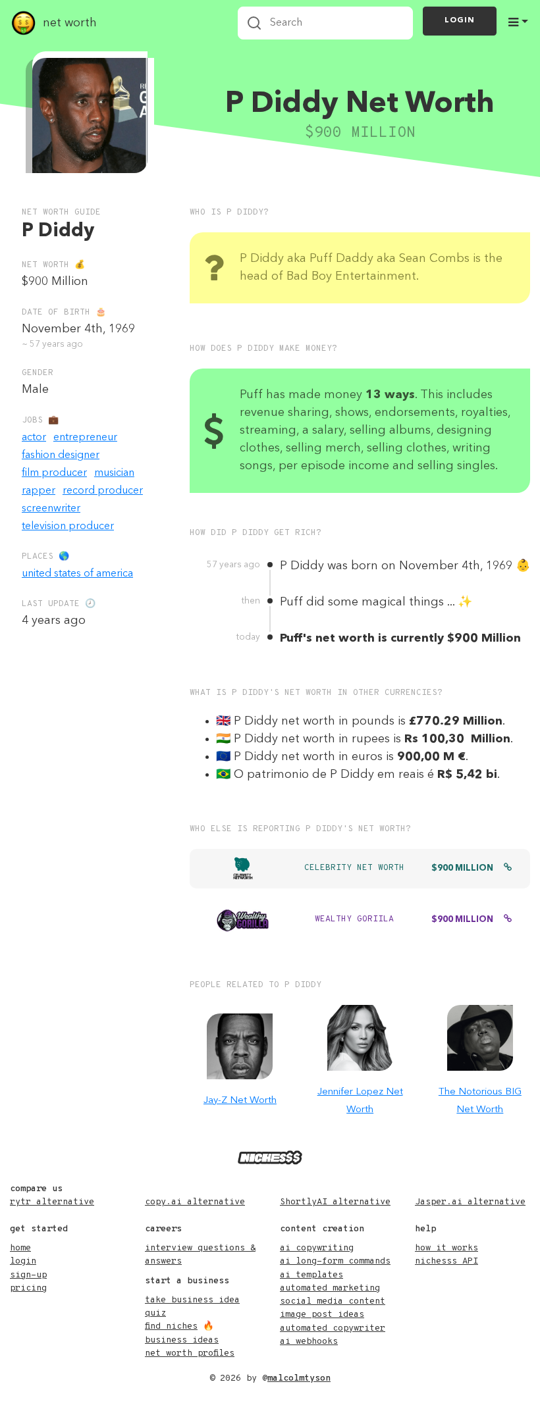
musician (114, 473)
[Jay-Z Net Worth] (240, 1046)
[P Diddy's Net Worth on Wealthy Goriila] (508, 920)
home (20, 1248)
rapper (38, 491)
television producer (68, 526)
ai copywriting (317, 1248)
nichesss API (446, 1261)
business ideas (182, 1340)
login (23, 1261)
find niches (171, 1326)
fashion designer (60, 455)
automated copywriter (332, 1328)
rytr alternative (52, 1202)
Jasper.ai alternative (470, 1202)
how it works (446, 1248)
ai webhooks (309, 1341)
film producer (54, 473)
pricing (28, 1288)
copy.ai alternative (195, 1202)
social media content (332, 1301)
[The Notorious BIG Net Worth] (480, 1038)
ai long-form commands (335, 1261)
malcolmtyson (299, 1378)
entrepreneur (85, 437)
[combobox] (325, 23)
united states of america (77, 574)
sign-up (28, 1275)
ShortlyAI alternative (335, 1202)
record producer (103, 491)
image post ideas (322, 1314)
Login (460, 20)
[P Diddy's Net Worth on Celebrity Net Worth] (508, 868)
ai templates (311, 1275)
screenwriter (51, 508)
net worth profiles (189, 1353)
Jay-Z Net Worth (240, 1101)
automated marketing (330, 1288)
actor (34, 437)
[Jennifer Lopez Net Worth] (360, 1038)
